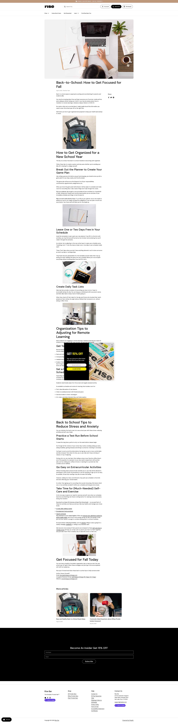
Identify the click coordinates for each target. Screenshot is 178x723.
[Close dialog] (112, 344)
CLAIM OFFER (77, 369)
